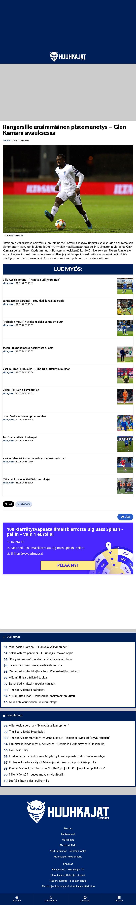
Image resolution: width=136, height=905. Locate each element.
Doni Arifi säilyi (19, 750)
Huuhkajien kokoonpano (68, 856)
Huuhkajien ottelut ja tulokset (68, 875)
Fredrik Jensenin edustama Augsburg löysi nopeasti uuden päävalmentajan (57, 756)
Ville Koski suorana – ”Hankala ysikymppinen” (31, 279)
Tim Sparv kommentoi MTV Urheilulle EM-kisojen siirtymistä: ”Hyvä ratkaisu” (59, 737)
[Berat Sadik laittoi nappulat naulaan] (125, 423)
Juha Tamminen (16, 236)
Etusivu (68, 828)
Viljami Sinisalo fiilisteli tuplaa (21, 390)
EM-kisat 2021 (68, 845)
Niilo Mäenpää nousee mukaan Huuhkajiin (36, 774)
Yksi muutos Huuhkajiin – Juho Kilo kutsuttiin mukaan (36, 369)
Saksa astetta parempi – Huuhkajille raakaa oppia (33, 300)
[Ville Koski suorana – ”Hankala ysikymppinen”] (125, 286)
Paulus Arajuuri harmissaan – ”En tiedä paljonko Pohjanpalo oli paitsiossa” (57, 768)
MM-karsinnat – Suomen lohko (68, 851)
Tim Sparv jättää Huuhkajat (20, 437)
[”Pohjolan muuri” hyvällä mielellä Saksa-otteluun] (125, 328)
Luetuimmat (14, 715)
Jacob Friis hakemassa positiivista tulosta (28, 348)
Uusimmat (13, 636)
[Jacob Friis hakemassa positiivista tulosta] (125, 354)
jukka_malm (8, 283)
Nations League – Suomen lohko (68, 881)
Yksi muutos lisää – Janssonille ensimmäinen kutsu (34, 458)
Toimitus (7, 141)
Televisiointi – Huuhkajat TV (68, 869)
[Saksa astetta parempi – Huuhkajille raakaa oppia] (125, 307)
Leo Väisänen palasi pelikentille (29, 780)
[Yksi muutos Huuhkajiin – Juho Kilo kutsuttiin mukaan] (125, 375)
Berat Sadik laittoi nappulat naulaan (25, 416)
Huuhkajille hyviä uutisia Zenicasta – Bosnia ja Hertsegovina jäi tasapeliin (56, 744)
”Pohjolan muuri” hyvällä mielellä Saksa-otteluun (33, 321)
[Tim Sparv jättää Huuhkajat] (125, 444)
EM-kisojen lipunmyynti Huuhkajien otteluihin (68, 886)
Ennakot (68, 864)
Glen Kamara (23, 504)
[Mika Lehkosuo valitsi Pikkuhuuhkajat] (125, 486)
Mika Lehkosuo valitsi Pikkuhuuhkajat (26, 479)
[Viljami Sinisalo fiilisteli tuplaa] (125, 396)
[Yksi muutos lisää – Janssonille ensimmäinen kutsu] (125, 465)
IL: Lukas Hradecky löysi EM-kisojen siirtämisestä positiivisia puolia (52, 762)
